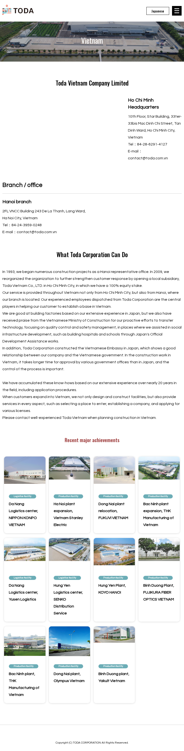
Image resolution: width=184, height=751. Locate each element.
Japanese (157, 10)
